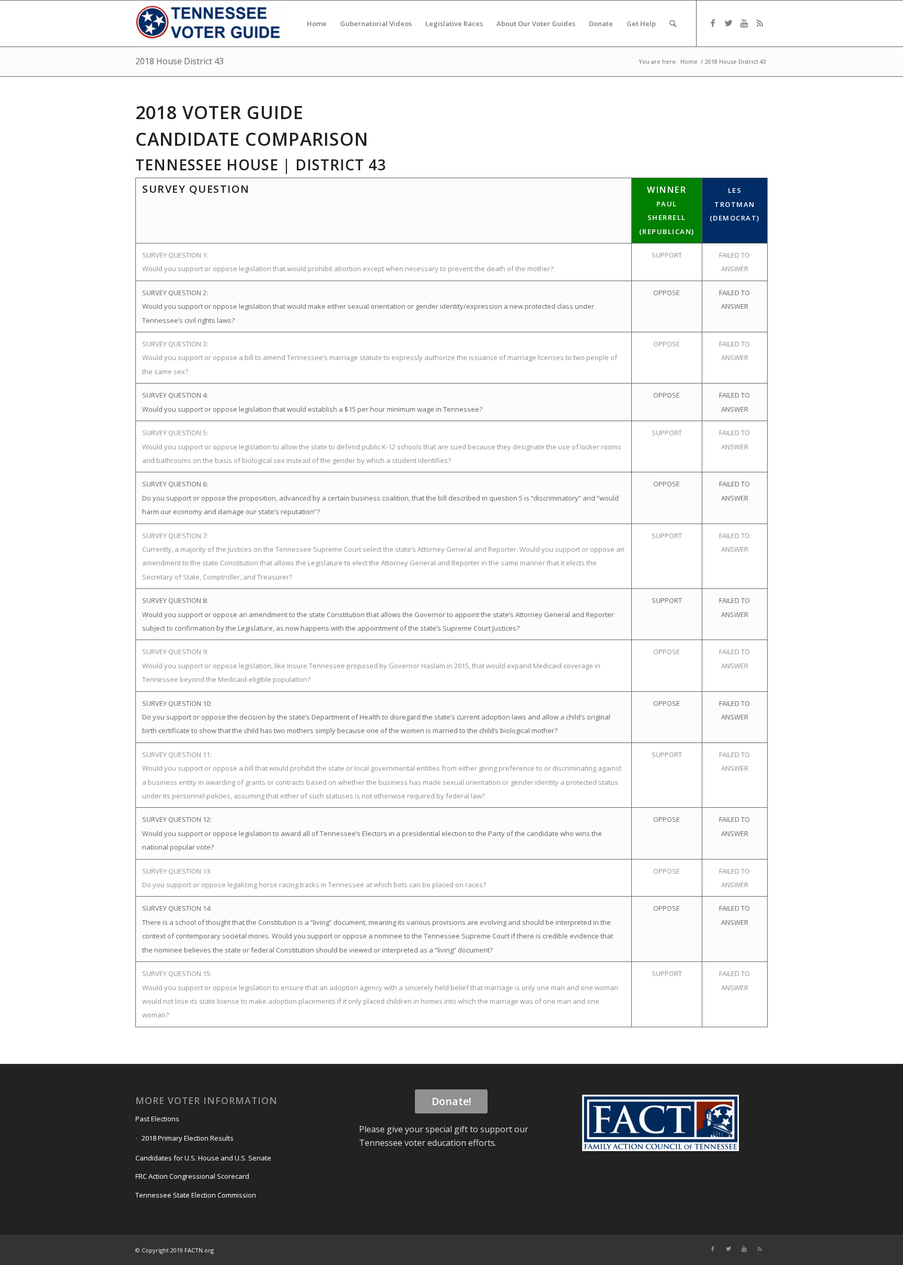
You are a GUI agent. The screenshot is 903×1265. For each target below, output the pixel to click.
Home (689, 61)
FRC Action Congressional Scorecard (192, 1176)
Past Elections (157, 1118)
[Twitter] (728, 23)
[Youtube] (744, 23)
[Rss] (760, 23)
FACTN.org (199, 1250)
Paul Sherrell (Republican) (666, 217)
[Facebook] (713, 23)
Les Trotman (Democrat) (735, 204)
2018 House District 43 (179, 61)
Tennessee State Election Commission (195, 1195)
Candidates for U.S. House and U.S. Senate (203, 1158)
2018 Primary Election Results (188, 1138)
